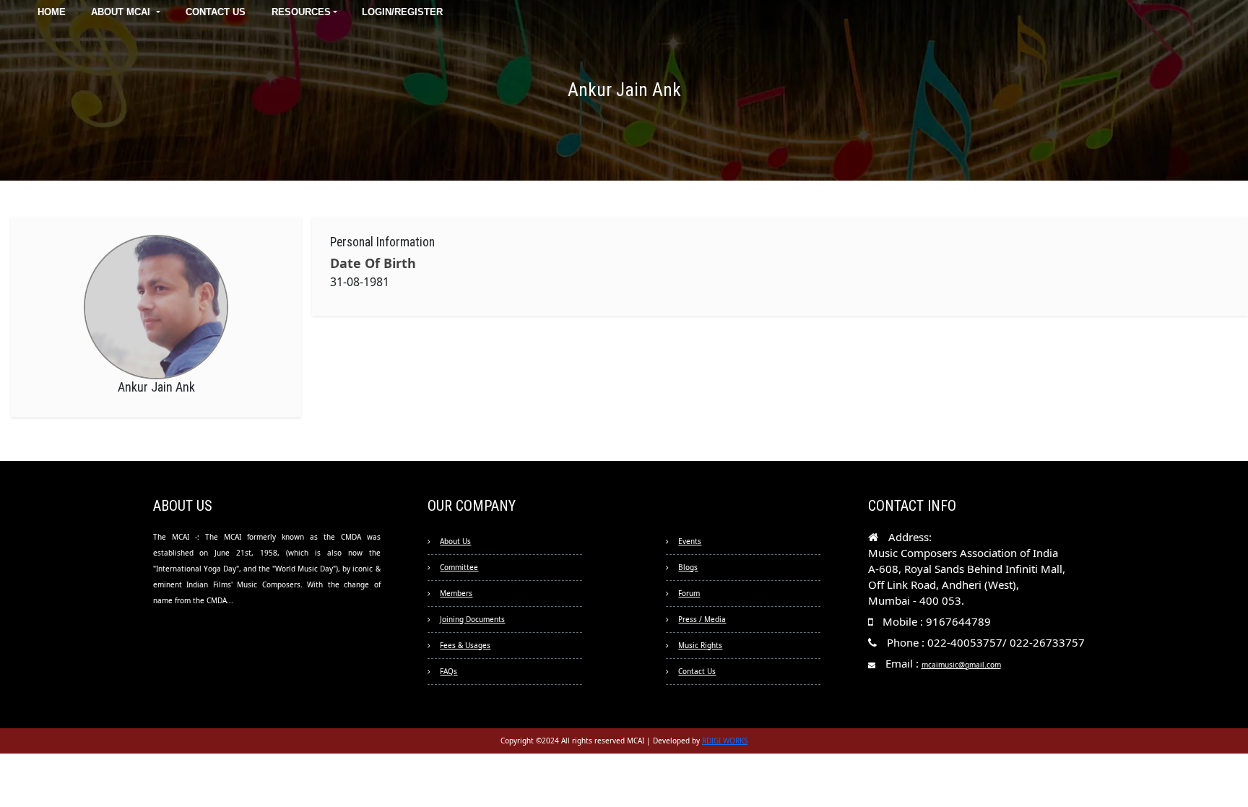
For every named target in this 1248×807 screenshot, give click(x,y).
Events (689, 541)
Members (456, 593)
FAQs (448, 671)
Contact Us (697, 671)
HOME (52, 12)
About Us (455, 541)
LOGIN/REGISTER (402, 12)
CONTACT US (216, 12)
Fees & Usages (465, 645)
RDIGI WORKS (725, 740)
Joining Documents (472, 619)
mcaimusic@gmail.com (961, 665)
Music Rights (700, 645)
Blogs (688, 567)
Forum (689, 593)
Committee (459, 567)
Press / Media (702, 619)
